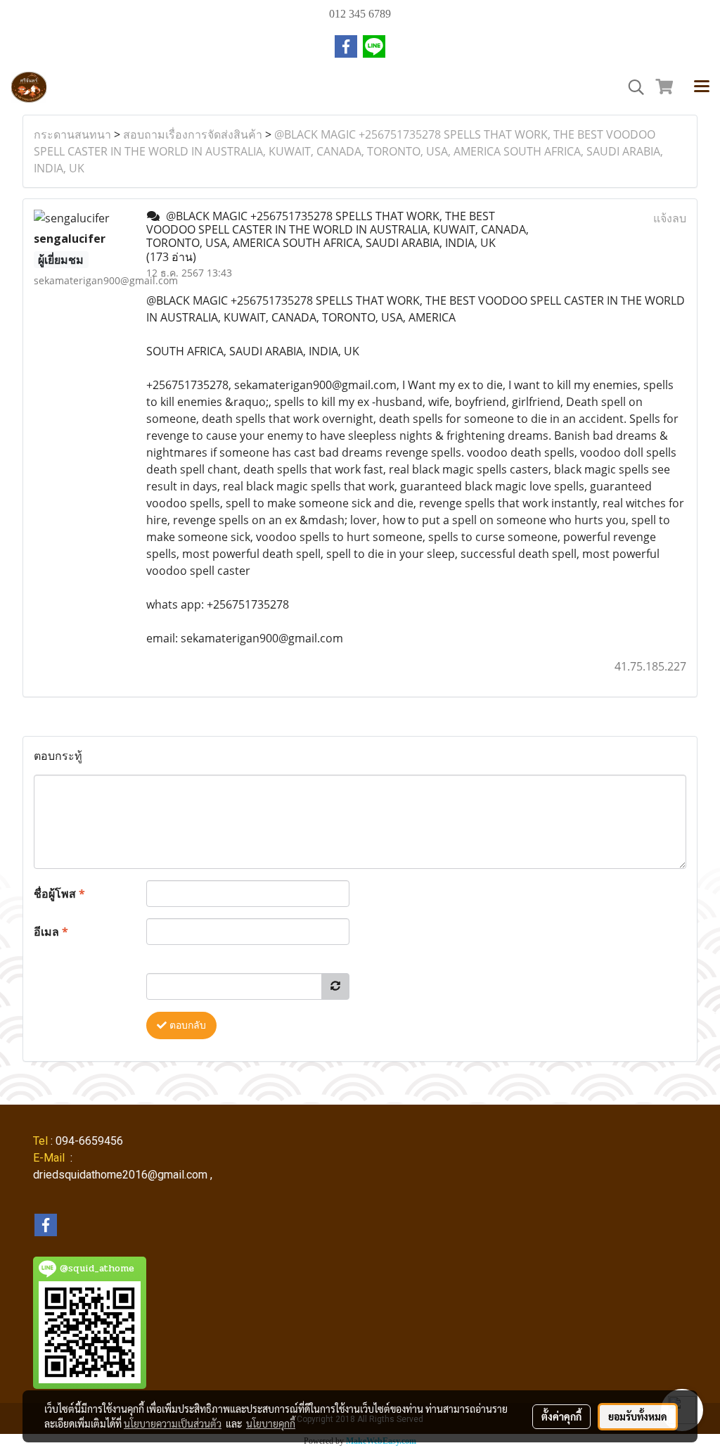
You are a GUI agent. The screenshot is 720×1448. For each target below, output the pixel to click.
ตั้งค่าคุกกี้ (561, 1416)
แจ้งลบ (669, 218)
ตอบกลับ (186, 1025)
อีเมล (51, 931)
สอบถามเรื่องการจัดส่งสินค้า (192, 134)
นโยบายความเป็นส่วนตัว (172, 1423)
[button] (631, 87)
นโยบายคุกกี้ (270, 1423)
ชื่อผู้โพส (59, 893)
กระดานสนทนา (72, 134)
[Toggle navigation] (701, 87)
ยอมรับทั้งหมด (637, 1416)
